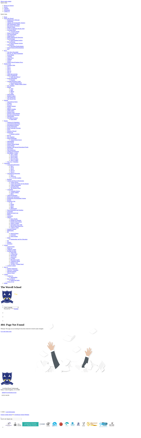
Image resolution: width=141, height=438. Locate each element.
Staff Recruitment (11, 271)
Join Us (6, 267)
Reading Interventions (16, 221)
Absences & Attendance (13, 122)
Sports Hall (13, 252)
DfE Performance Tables (13, 24)
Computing (10, 189)
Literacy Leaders (14, 223)
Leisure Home (11, 246)
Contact (6, 274)
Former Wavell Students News (15, 62)
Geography (10, 211)
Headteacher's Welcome (13, 20)
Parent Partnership (12, 138)
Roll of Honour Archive (16, 43)
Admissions (7, 10)
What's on (9, 248)
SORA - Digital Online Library (18, 84)
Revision (12, 80)
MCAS (9, 135)
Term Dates (10, 148)
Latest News (10, 58)
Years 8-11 (13, 176)
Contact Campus (11, 265)
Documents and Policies (13, 25)
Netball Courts (14, 262)
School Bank (10, 142)
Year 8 (9, 68)
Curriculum (7, 163)
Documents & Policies (13, 125)
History (9, 214)
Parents (6, 121)
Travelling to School (12, 118)
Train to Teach (11, 273)
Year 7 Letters (14, 154)
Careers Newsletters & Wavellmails (19, 183)
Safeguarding (10, 44)
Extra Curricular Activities (14, 128)
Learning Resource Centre (14, 81)
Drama (12, 204)
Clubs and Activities (12, 74)
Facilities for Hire (11, 251)
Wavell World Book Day (16, 226)
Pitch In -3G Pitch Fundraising (15, 53)
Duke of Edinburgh (12, 75)
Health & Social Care (12, 213)
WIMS (5, 283)
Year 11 (9, 72)
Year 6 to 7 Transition (12, 161)
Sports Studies (14, 236)
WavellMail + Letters (12, 153)
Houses (9, 87)
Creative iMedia (14, 192)
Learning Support (11, 229)
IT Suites (12, 258)
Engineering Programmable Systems (16, 198)
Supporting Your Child (16, 224)
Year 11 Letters (14, 160)
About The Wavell (8, 18)
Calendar (6, 8)
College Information (15, 185)
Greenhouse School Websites (21, 414)
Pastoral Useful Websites (13, 113)
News (5, 50)
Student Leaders (11, 96)
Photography (13, 208)
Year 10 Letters (14, 159)
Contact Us (7, 11)
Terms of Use (10, 281)
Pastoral (6, 100)
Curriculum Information (13, 164)
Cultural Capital (14, 227)
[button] (7, 14)
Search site (3, 419)
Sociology (9, 243)
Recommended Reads (16, 82)
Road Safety (13, 119)
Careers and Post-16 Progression (15, 180)
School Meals (10, 145)
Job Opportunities (11, 34)
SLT (8, 49)
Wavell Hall (13, 255)
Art (11, 202)
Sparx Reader (13, 219)
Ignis (11, 90)
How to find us (11, 279)
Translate (16, 309)
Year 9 (9, 69)
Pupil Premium (11, 39)
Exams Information (12, 78)
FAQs (8, 129)
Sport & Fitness (14, 233)
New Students (10, 85)
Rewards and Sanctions (13, 115)
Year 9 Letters (14, 157)
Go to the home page (6, 331)
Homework (10, 132)
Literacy (9, 217)
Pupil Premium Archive (16, 40)
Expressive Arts (11, 201)
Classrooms (13, 257)
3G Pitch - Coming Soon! (17, 264)
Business (9, 179)
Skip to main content (6, 1)
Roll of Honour (11, 42)
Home (5, 17)
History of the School (12, 33)
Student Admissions (12, 268)
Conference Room (15, 261)
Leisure (6, 245)
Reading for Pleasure (15, 220)
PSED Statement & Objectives (15, 37)
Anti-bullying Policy (12, 101)
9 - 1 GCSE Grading (15, 178)
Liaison (9, 107)
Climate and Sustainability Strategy (16, 22)
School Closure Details (13, 144)
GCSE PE (13, 235)
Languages (10, 216)
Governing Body (11, 30)
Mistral (12, 91)
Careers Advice (14, 182)
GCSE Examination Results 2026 (15, 28)
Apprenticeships (14, 186)
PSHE (8, 238)
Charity (9, 61)
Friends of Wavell (11, 131)
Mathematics (10, 230)
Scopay (6, 7)
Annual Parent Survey (16, 140)
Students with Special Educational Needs (17, 147)
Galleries (9, 59)
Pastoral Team (10, 112)
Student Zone (7, 63)
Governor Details (14, 31)
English (9, 200)
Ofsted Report (10, 36)
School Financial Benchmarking (15, 47)
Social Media (10, 55)
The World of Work (15, 188)
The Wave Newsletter (12, 52)
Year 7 (9, 66)
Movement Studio (15, 259)
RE (8, 240)
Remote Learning (14, 134)
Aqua (11, 88)
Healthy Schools (11, 106)
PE (8, 232)
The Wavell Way (11, 99)
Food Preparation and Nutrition (15, 210)
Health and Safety (15, 280)
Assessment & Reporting (13, 123)
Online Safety (10, 110)
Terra (11, 93)
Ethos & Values (11, 27)
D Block (9, 103)
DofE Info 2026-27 (15, 77)
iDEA (12, 194)
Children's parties (11, 249)
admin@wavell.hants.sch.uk (9, 392)
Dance (12, 205)
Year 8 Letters (14, 156)
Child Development (12, 195)
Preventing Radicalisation (17, 46)
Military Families (11, 109)
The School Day (11, 97)
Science (9, 242)
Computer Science (15, 191)
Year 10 (9, 71)
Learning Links (11, 65)
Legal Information (10, 412)
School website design (6, 414)
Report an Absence (9, 5)
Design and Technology (13, 197)
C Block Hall (13, 254)
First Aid (9, 104)
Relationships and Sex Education (18, 239)
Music (12, 207)
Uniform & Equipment (13, 151)
